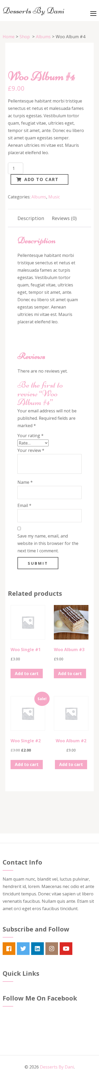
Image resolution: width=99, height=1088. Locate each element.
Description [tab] (30, 218)
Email (24, 505)
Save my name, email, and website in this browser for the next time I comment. (47, 543)
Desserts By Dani (33, 10)
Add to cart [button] (27, 673)
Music (54, 197)
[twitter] (23, 948)
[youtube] (66, 948)
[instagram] (51, 948)
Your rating (30, 435)
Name (25, 482)
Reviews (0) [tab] (64, 218)
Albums (38, 197)
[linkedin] (37, 948)
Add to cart (41, 179)
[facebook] (9, 948)
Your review (30, 450)
